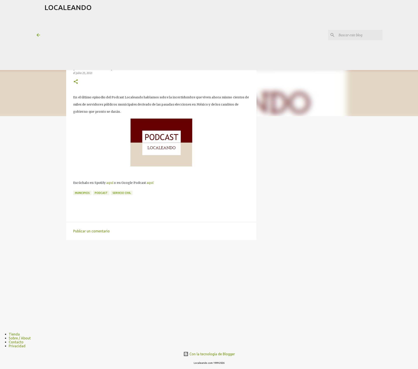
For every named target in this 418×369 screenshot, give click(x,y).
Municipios (82, 192)
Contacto (16, 342)
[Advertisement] (150, 42)
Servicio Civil (122, 192)
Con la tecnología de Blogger (212, 354)
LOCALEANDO (68, 7)
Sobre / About (20, 338)
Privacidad (17, 346)
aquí (109, 183)
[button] (75, 82)
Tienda (14, 334)
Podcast (101, 192)
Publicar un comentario (91, 231)
